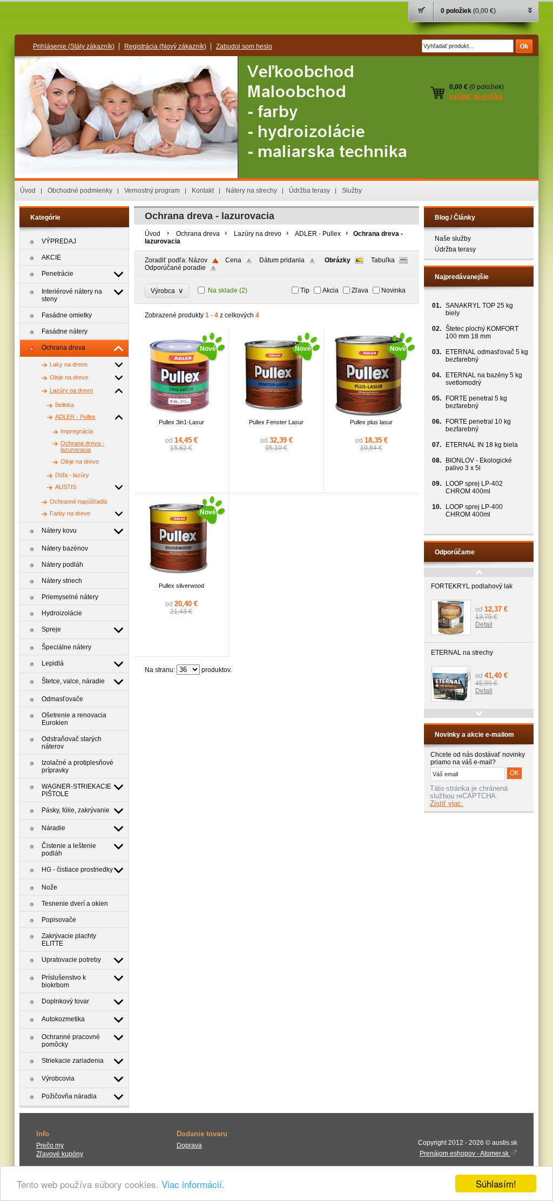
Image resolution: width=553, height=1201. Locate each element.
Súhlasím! (496, 1183)
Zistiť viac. (446, 804)
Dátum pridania (282, 260)
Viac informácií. (193, 1184)
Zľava (360, 290)
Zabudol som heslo (244, 46)
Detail (484, 624)
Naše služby (453, 238)
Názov (197, 260)
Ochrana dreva (198, 234)
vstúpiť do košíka (476, 96)
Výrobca (167, 291)
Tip (304, 290)
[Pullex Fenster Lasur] (274, 414)
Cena (233, 260)
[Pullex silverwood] (179, 577)
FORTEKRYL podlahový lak (471, 586)
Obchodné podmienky (80, 190)
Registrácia (165, 46)
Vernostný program (152, 190)
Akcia (330, 290)
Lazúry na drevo (257, 234)
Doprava (189, 1145)
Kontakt (203, 190)
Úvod (28, 190)
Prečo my (50, 1145)
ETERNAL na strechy (462, 652)
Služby (352, 190)
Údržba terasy (309, 190)
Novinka (393, 290)
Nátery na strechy (251, 190)
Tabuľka (383, 260)
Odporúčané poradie (175, 268)
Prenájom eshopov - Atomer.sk (465, 1153)
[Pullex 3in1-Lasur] (179, 414)
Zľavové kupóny (59, 1154)
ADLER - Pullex (318, 234)
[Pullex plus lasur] (369, 414)
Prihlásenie (73, 46)
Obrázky (337, 260)
